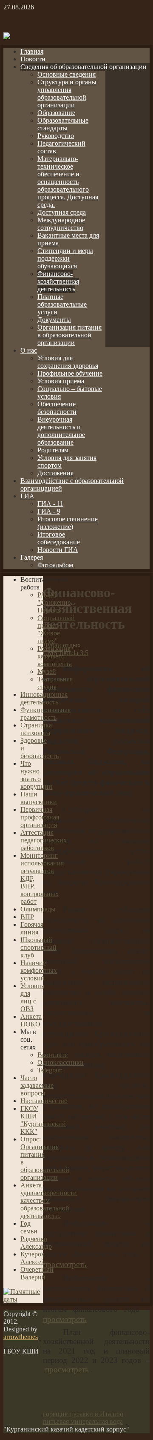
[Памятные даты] (23, 1299)
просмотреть (65, 1264)
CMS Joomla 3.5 (65, 652)
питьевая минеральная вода (83, 1421)
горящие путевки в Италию (83, 1413)
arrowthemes (20, 1336)
